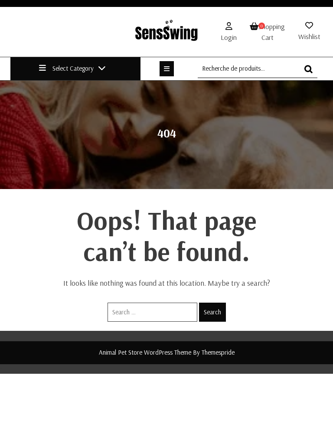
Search (212, 312)
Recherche (310, 73)
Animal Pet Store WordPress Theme (145, 352)
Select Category (73, 68)
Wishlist (309, 36)
